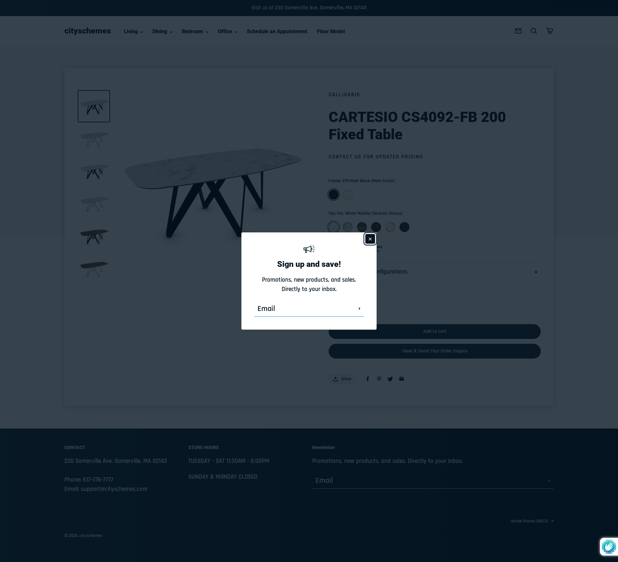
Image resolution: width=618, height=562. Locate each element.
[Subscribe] (359, 309)
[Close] (370, 239)
